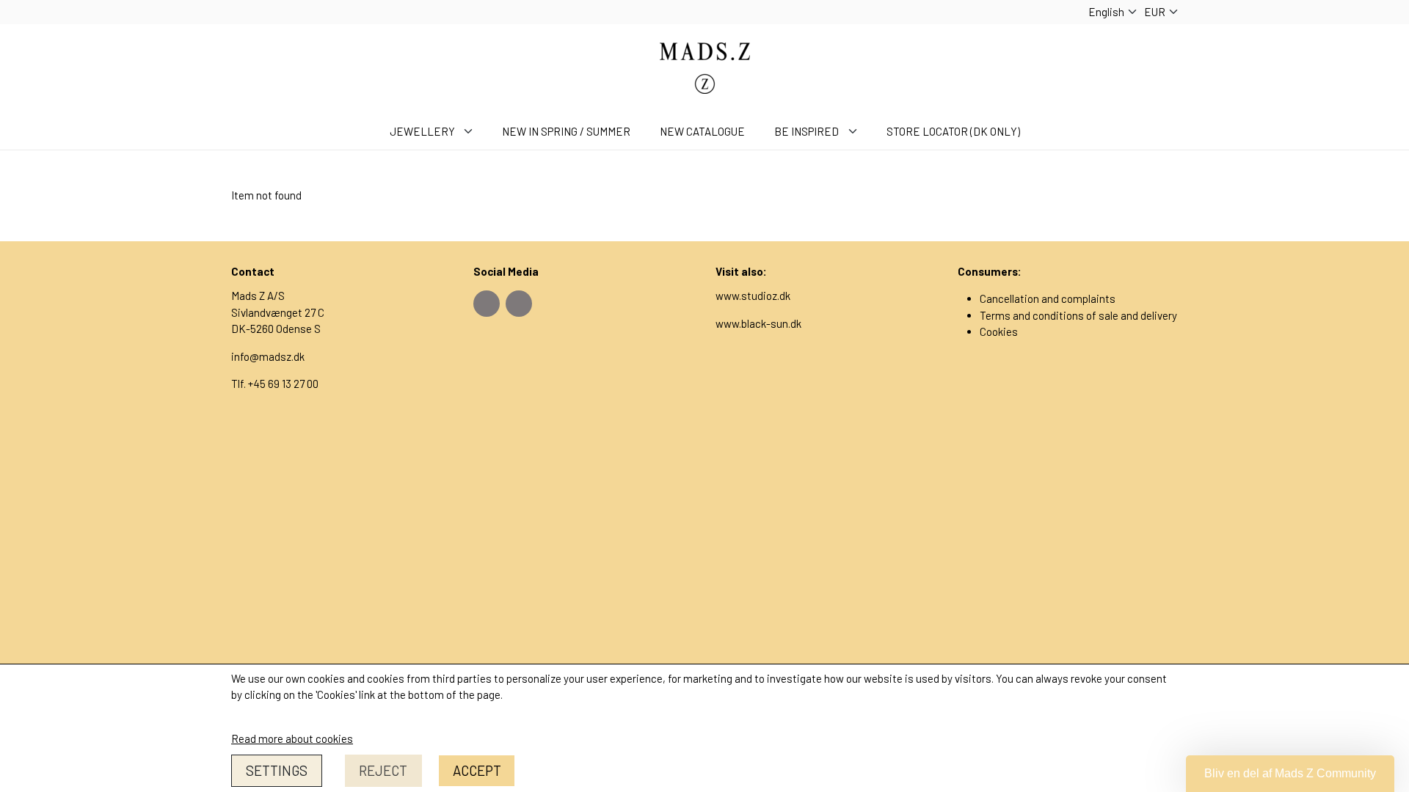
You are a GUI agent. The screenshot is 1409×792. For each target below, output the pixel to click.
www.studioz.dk (753, 295)
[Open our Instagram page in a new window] (519, 303)
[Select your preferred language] (1112, 12)
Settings (276, 770)
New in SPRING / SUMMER (566, 131)
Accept (477, 770)
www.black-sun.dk (758, 323)
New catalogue (702, 131)
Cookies (999, 331)
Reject (383, 770)
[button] (1290, 773)
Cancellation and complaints (1047, 298)
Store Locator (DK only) (953, 131)
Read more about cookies (292, 738)
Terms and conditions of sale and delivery (1078, 315)
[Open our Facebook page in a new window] (486, 303)
